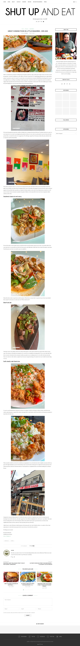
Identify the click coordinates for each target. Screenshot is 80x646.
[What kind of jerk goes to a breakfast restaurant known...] (36, 630)
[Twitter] (41, 21)
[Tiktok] (38, 21)
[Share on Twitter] (31, 545)
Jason (26, 33)
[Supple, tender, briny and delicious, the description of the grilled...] (73, 104)
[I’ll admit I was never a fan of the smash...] (66, 111)
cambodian (6, 540)
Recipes (29, 1)
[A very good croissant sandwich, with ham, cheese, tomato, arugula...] (58, 104)
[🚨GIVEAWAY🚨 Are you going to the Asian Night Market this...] (73, 96)
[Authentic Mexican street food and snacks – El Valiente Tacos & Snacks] (28, 577)
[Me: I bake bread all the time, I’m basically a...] (66, 104)
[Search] (76, 2)
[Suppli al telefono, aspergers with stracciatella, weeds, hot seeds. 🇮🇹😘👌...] (52, 630)
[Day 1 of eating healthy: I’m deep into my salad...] (60, 630)
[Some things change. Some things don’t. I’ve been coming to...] (66, 96)
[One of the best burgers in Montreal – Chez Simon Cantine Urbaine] (11, 577)
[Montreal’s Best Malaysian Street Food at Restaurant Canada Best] (44, 577)
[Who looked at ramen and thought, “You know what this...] (58, 111)
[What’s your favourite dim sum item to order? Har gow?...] (20, 630)
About (13, 1)
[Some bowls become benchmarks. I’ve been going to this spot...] (58, 96)
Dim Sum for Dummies (37, 1)
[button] (5, 581)
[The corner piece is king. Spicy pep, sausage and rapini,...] (12, 630)
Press (45, 1)
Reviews (24, 1)
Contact (19, 1)
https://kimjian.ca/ (7, 536)
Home (4, 1)
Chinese (12, 540)
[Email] (43, 21)
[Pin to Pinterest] (32, 545)
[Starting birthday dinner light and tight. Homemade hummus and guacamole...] (73, 111)
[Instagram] (36, 21)
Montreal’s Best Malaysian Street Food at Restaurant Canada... (44, 585)
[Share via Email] (33, 545)
